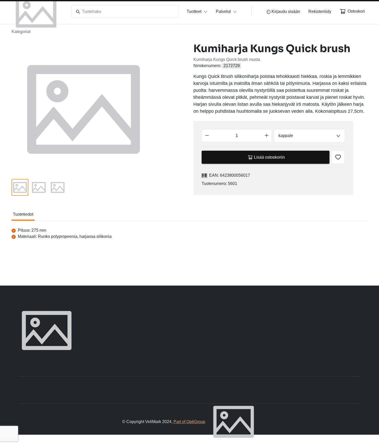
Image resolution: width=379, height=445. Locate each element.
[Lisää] (266, 136)
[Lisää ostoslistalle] (338, 157)
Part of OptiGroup (189, 421)
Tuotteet (194, 11)
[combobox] (309, 135)
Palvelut (223, 11)
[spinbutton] (236, 136)
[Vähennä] (207, 136)
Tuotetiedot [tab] (23, 214)
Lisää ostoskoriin (269, 157)
